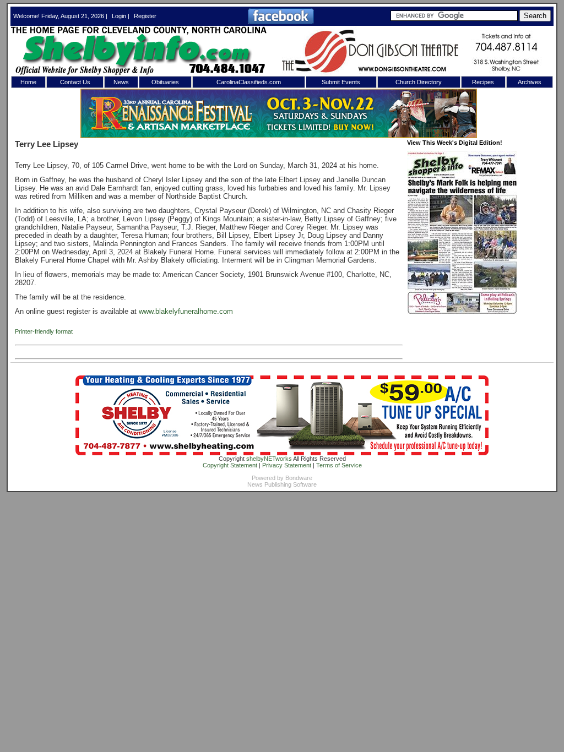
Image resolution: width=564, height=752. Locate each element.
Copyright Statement (230, 465)
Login (119, 16)
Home (28, 82)
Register (145, 16)
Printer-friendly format (44, 331)
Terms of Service (339, 465)
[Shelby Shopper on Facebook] (281, 22)
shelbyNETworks (269, 458)
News (121, 82)
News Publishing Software (282, 484)
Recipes (483, 82)
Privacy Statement (286, 465)
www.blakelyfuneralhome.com (186, 311)
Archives (529, 82)
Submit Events (341, 82)
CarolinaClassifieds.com (248, 82)
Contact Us (75, 82)
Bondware (298, 478)
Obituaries (165, 82)
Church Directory (418, 82)
